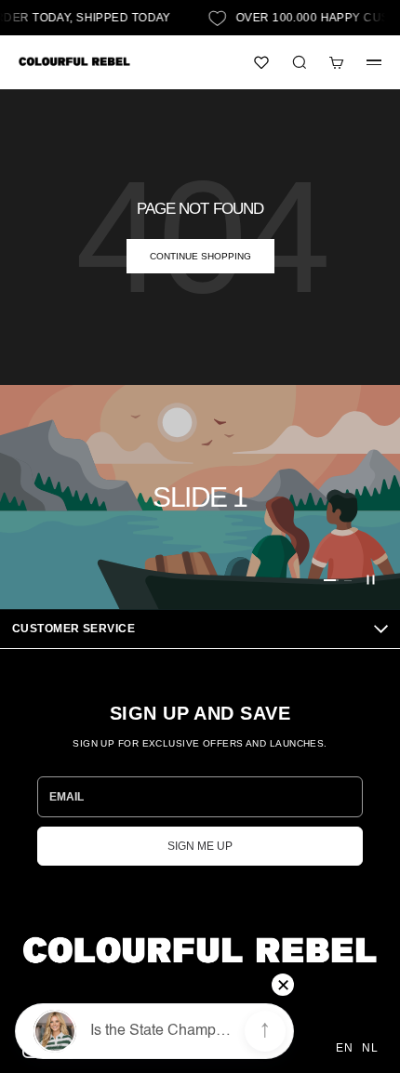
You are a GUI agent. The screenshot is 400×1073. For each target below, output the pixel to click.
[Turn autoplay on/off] (370, 580)
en (344, 1047)
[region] (200, 497)
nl (370, 1047)
